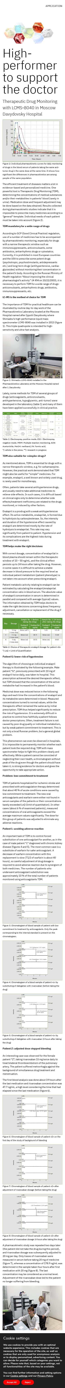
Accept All (11, 1382)
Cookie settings (19, 1376)
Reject (28, 1382)
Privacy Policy (45, 1376)
